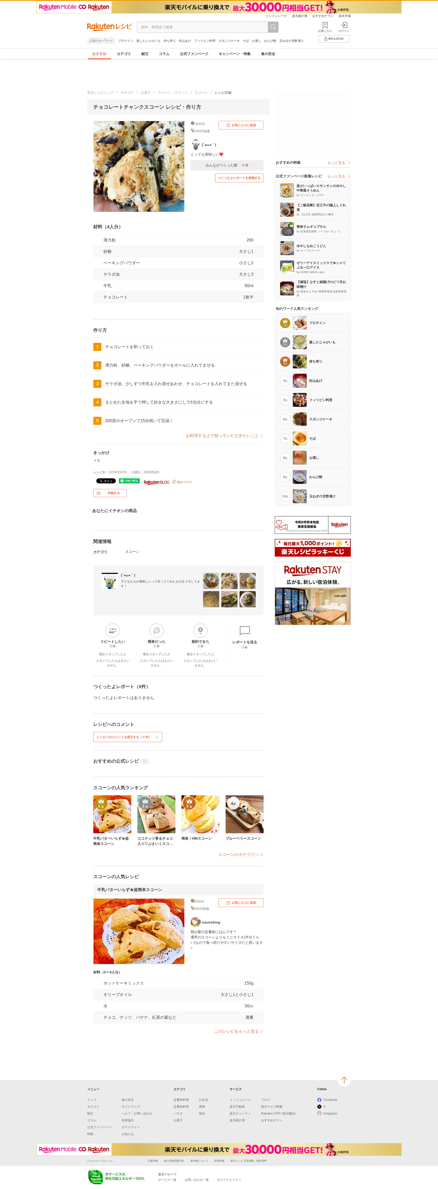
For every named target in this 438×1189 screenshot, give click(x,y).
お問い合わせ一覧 (197, 1180)
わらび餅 (270, 41)
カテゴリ (124, 54)
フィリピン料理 (204, 41)
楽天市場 (345, 16)
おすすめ (99, 54)
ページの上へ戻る (344, 1080)
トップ (91, 1100)
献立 (145, 54)
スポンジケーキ (229, 41)
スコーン (201, 93)
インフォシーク (276, 16)
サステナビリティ (229, 1180)
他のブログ (184, 482)
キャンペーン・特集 (235, 54)
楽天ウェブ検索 (271, 1106)
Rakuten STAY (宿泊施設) (278, 1113)
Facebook (330, 1100)
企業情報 (153, 1160)
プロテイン (125, 41)
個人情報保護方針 (174, 1160)
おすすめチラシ (323, 16)
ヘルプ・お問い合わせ (137, 1113)
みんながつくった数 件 (227, 165)
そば (246, 41)
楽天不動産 (237, 1106)
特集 (90, 1134)
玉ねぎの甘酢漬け (291, 41)
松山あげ (185, 41)
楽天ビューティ (240, 1113)
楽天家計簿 (299, 16)
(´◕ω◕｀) (128, 575)
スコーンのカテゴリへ (238, 854)
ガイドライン (131, 1127)
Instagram (330, 1113)
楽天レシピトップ (100, 93)
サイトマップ (131, 1106)
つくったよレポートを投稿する (239, 178)
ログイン (344, 30)
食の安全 (268, 54)
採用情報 (219, 1160)
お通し (256, 41)
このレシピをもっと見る (236, 1031)
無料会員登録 (335, 38)
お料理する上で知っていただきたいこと (222, 435)
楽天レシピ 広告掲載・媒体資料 (248, 1160)
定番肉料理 (181, 1100)
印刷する (114, 493)
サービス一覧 (167, 1180)
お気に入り (325, 30)
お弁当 (203, 1100)
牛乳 (107, 286)
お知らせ (128, 1134)
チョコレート (115, 297)
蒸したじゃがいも (148, 41)
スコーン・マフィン (173, 93)
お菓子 (146, 93)
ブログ (265, 1100)
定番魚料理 (181, 1106)
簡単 (202, 1106)
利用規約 (128, 1120)
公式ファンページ (194, 54)
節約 (202, 1113)
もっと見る (336, 162)
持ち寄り (170, 41)
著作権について (199, 1160)
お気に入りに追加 (244, 125)
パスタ (178, 1113)
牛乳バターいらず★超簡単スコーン (129, 890)
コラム (164, 54)
